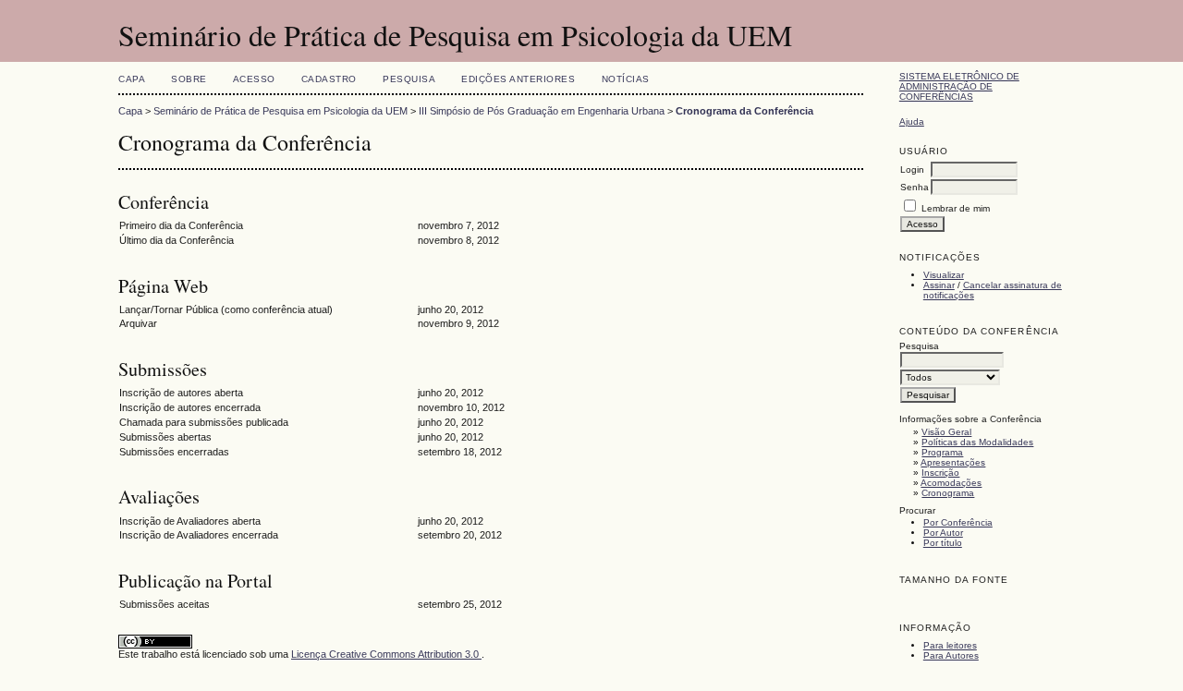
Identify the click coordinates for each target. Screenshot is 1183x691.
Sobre (189, 79)
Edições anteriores (518, 79)
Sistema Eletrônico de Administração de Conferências (959, 86)
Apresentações (953, 462)
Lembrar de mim (955, 208)
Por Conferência (958, 522)
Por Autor (943, 532)
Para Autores (951, 655)
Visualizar (943, 275)
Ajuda (911, 121)
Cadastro (329, 79)
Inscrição (940, 472)
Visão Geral (946, 432)
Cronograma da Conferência (744, 110)
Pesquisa (409, 79)
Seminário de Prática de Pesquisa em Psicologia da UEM (280, 110)
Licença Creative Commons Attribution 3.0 (386, 654)
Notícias (626, 79)
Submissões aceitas (164, 604)
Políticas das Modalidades (977, 442)
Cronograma (947, 493)
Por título (942, 543)
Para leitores (950, 645)
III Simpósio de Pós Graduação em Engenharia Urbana (542, 110)
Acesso (254, 79)
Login (912, 169)
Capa (131, 79)
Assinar (939, 285)
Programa (942, 452)
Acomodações (951, 483)
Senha (914, 187)
